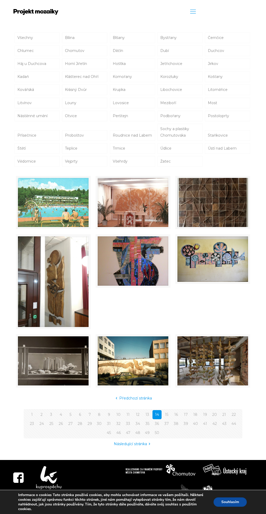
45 (109, 432)
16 (176, 414)
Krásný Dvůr (76, 89)
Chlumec (25, 50)
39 (186, 423)
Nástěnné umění (32, 116)
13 (147, 414)
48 (137, 432)
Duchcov (216, 50)
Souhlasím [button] (230, 501)
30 (99, 423)
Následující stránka (130, 444)
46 (118, 432)
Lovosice (121, 103)
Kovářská (25, 89)
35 (147, 423)
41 (205, 423)
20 (214, 414)
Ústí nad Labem (222, 148)
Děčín (118, 50)
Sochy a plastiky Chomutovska (174, 132)
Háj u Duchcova (31, 63)
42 (214, 423)
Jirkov (213, 63)
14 (157, 414)
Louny (70, 103)
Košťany (215, 76)
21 (224, 414)
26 (61, 423)
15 (166, 414)
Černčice (216, 37)
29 (90, 423)
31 (109, 423)
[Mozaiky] (35, 11)
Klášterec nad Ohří (81, 76)
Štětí (21, 148)
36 (157, 423)
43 (224, 423)
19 (205, 414)
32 (118, 423)
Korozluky (169, 76)
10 (118, 414)
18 (195, 414)
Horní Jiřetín (76, 63)
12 (137, 414)
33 (128, 423)
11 (128, 414)
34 (138, 423)
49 (147, 432)
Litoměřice (218, 89)
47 (128, 432)
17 (186, 414)
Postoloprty (218, 116)
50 (157, 432)
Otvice (71, 116)
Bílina (70, 37)
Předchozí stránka (135, 398)
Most (212, 103)
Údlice (165, 148)
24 (41, 423)
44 (233, 423)
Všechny (25, 37)
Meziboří (168, 103)
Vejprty (71, 161)
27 (70, 423)
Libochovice (171, 89)
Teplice (71, 148)
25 (51, 423)
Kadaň (23, 76)
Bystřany (168, 37)
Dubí (164, 50)
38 (176, 423)
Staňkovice (218, 135)
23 (32, 423)
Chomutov (74, 50)
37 (166, 423)
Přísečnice (26, 135)
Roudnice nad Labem (132, 135)
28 (80, 423)
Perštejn (120, 116)
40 (195, 423)
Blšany (119, 37)
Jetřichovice (171, 63)
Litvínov (24, 103)
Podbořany (170, 116)
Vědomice (26, 161)
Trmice (119, 148)
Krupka (119, 89)
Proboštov (74, 135)
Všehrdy (120, 161)
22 (234, 414)
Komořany (122, 76)
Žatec (165, 161)
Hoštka (119, 63)
